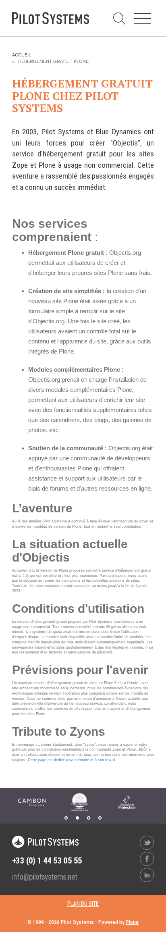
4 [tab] (100, 818)
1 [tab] (66, 818)
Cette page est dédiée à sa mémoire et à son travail (71, 760)
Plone (132, 922)
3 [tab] (88, 818)
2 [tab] (77, 818)
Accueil (21, 54)
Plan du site (83, 904)
